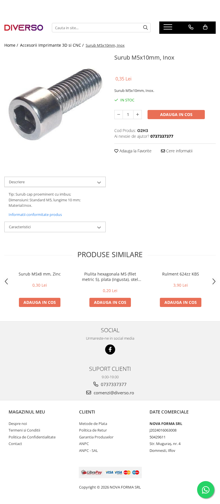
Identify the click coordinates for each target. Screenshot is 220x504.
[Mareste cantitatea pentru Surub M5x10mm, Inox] (137, 114)
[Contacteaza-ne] (190, 27)
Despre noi (18, 423)
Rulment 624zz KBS (180, 274)
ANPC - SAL (88, 450)
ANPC (84, 443)
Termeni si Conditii (24, 430)
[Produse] (169, 28)
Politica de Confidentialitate (32, 437)
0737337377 (113, 384)
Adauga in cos (176, 114)
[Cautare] (145, 27)
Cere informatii (178, 150)
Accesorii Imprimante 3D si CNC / (52, 45)
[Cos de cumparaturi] (205, 27)
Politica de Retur (93, 430)
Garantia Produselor (96, 437)
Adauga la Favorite (135, 150)
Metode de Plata (93, 423)
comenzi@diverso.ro (113, 392)
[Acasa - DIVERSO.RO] (23, 27)
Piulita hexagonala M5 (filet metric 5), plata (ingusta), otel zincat (110, 276)
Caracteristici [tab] (20, 226)
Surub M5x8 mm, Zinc (40, 274)
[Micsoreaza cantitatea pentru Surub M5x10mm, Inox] (118, 114)
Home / (11, 45)
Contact (15, 443)
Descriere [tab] (17, 181)
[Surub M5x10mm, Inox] (55, 103)
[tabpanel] (55, 103)
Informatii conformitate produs (35, 214)
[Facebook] (110, 349)
